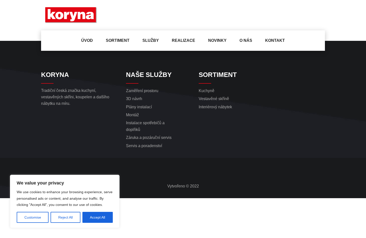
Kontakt (275, 40)
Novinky (217, 40)
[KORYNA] (74, 15)
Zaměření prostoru (142, 91)
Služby (150, 40)
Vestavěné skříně (214, 99)
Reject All (65, 217)
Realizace (183, 40)
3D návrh (134, 99)
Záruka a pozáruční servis (149, 137)
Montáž (132, 115)
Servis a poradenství (144, 146)
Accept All (97, 217)
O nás (246, 40)
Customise (32, 217)
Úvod (87, 40)
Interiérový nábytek (215, 107)
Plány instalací (139, 107)
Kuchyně (206, 91)
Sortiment (117, 40)
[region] (65, 201)
